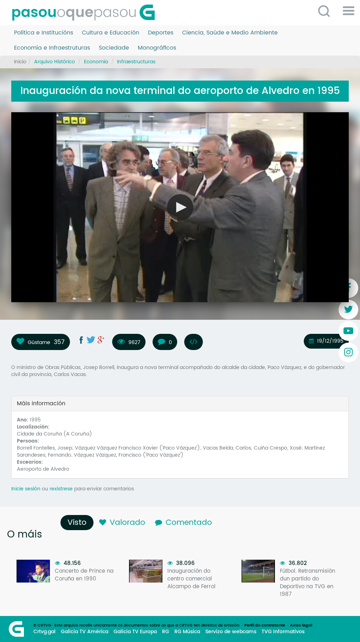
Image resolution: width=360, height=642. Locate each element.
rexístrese (61, 489)
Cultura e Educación (110, 33)
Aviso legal (301, 625)
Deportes (160, 33)
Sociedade (114, 48)
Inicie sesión (25, 489)
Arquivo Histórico (54, 62)
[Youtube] (348, 331)
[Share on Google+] (101, 340)
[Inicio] (86, 13)
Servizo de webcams (230, 631)
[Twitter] (348, 309)
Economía (96, 62)
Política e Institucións (43, 33)
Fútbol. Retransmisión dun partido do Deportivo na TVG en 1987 (307, 583)
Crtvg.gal (44, 631)
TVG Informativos (283, 631)
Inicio (20, 62)
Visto (79, 522)
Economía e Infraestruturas (52, 48)
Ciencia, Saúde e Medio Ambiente (230, 33)
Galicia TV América (84, 631)
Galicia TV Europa (135, 631)
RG (165, 631)
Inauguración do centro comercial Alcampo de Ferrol (191, 579)
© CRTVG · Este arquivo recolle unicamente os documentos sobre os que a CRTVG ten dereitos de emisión (136, 625)
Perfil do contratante (264, 625)
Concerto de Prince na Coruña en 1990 (84, 575)
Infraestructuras (136, 62)
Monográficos (157, 48)
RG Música (187, 631)
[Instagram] (348, 352)
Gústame (39, 342)
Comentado (189, 522)
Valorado (127, 522)
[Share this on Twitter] (91, 340)
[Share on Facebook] (81, 340)
